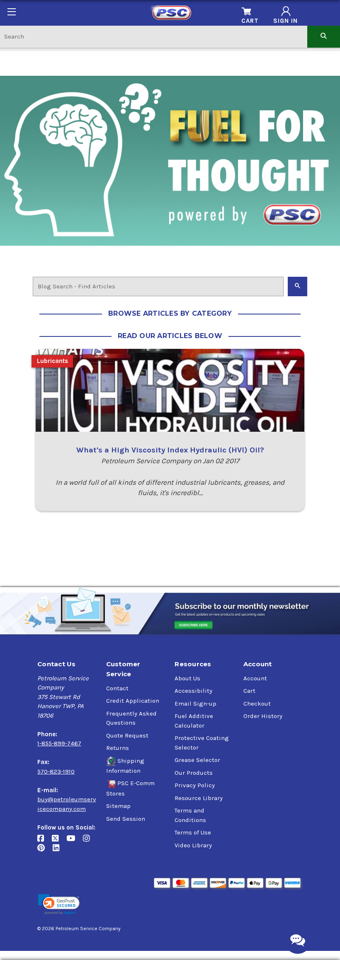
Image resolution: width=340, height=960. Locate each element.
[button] (58, 905)
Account (255, 678)
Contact (117, 688)
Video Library (193, 845)
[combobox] (153, 36)
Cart (249, 690)
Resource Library (199, 798)
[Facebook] (44, 842)
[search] (323, 36)
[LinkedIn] (59, 851)
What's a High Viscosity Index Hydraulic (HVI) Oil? (170, 450)
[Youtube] (74, 842)
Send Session (125, 818)
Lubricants (52, 361)
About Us (187, 678)
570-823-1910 (56, 771)
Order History (262, 716)
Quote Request (127, 735)
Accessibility (193, 690)
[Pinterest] (45, 851)
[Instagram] (89, 842)
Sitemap (118, 806)
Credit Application (132, 700)
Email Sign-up (195, 703)
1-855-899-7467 (59, 743)
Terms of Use (193, 832)
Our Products (194, 772)
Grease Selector (197, 760)
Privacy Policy (195, 785)
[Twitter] (59, 842)
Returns (117, 748)
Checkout (257, 703)
